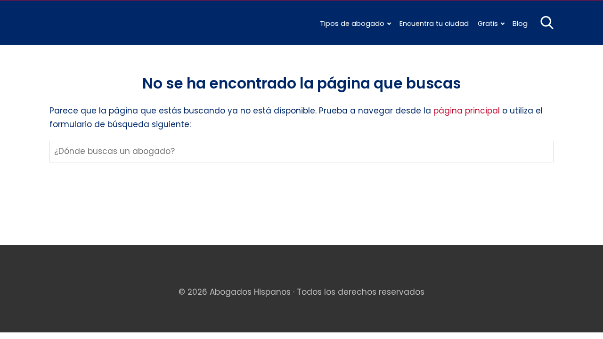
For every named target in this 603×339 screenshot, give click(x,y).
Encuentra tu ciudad (434, 23)
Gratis (488, 23)
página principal (467, 110)
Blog (520, 23)
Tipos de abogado (352, 23)
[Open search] (547, 22)
